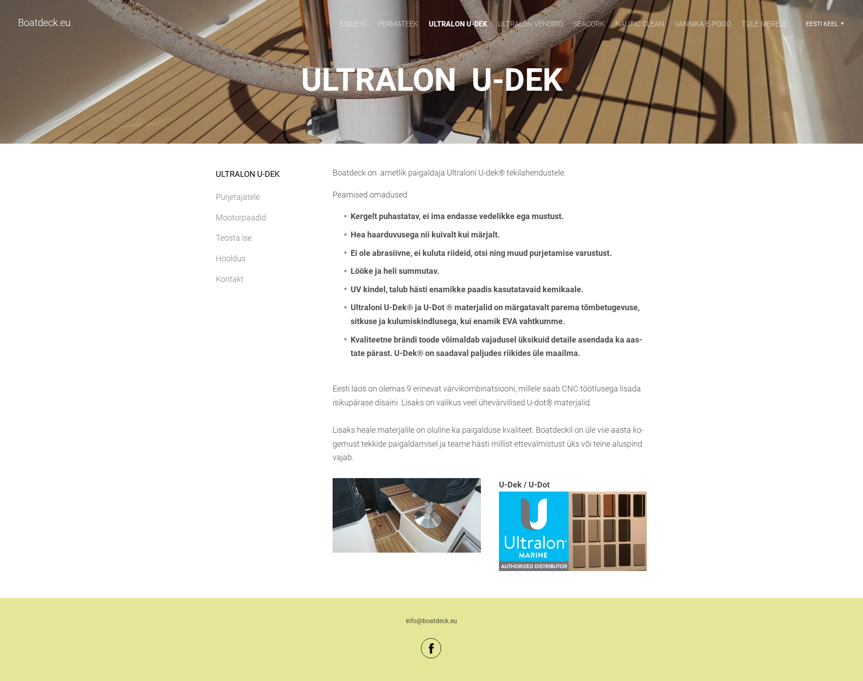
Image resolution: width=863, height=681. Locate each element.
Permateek (398, 24)
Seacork (589, 24)
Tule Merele (764, 24)
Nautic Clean (639, 24)
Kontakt (230, 279)
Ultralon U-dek (458, 24)
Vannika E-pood (703, 24)
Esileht (353, 24)
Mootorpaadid (241, 217)
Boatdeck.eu (44, 22)
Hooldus (230, 258)
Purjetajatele (238, 197)
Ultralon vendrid (530, 24)
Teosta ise (234, 237)
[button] (823, 24)
